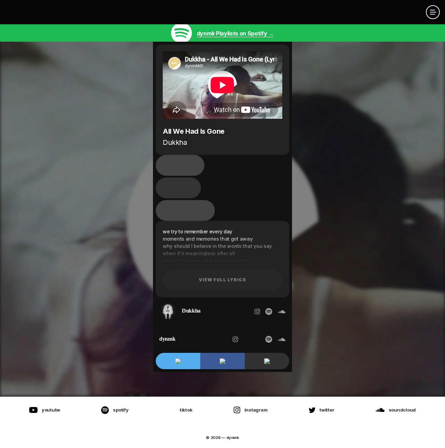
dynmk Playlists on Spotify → (235, 33)
